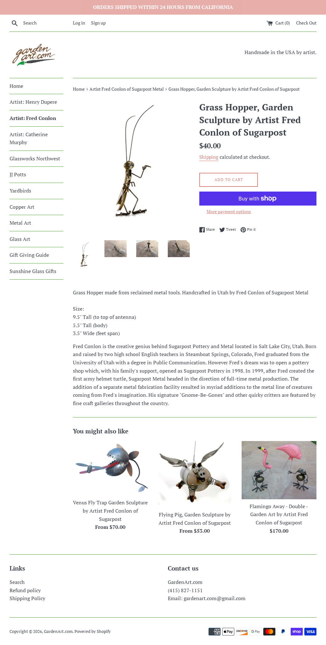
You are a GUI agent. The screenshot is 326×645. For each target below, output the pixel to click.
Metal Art (20, 222)
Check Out (306, 23)
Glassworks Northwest (35, 158)
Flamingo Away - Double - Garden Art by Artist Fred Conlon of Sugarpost (279, 514)
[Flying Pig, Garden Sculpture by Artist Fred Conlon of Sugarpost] (194, 474)
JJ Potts (18, 174)
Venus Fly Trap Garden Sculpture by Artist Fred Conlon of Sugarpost (110, 510)
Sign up (98, 23)
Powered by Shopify (92, 631)
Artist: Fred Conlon (33, 118)
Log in (79, 23)
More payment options (229, 211)
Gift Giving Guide (29, 254)
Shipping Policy (27, 598)
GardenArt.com (58, 631)
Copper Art (22, 206)
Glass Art (20, 238)
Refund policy (25, 590)
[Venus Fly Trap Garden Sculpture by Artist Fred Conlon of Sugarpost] (110, 468)
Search (17, 581)
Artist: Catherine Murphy (29, 138)
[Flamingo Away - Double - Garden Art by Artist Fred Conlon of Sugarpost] (279, 470)
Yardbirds (20, 190)
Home (16, 85)
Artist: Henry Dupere (33, 101)
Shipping (208, 157)
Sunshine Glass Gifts (33, 271)
